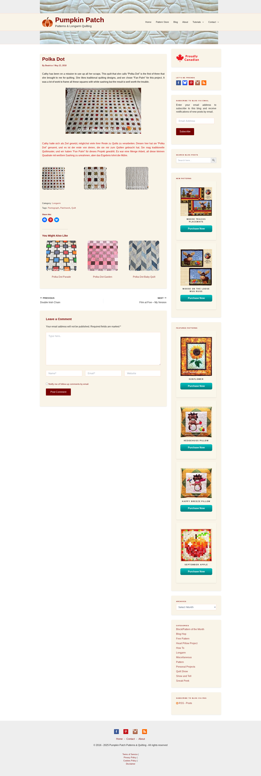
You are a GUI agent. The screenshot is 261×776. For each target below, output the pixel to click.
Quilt (73, 208)
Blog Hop (181, 634)
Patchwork (65, 208)
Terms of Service (129, 754)
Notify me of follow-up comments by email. (68, 384)
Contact (212, 22)
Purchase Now (196, 228)
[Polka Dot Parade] (61, 255)
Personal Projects (185, 666)
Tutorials (197, 22)
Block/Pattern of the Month (190, 629)
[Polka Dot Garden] (102, 255)
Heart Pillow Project (186, 643)
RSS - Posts (185, 703)
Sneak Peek (182, 680)
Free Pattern (182, 638)
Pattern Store (162, 22)
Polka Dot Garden (102, 277)
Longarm (56, 203)
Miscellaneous (184, 657)
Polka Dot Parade (61, 277)
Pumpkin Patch (79, 20)
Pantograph (53, 208)
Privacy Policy (130, 757)
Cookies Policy (130, 761)
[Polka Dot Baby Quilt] (144, 255)
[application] (202, 22)
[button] (61, 178)
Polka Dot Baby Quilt (144, 277)
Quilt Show (182, 671)
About (185, 22)
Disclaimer (130, 764)
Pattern (180, 662)
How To (180, 648)
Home (148, 22)
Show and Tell (183, 676)
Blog (175, 22)
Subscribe (185, 131)
